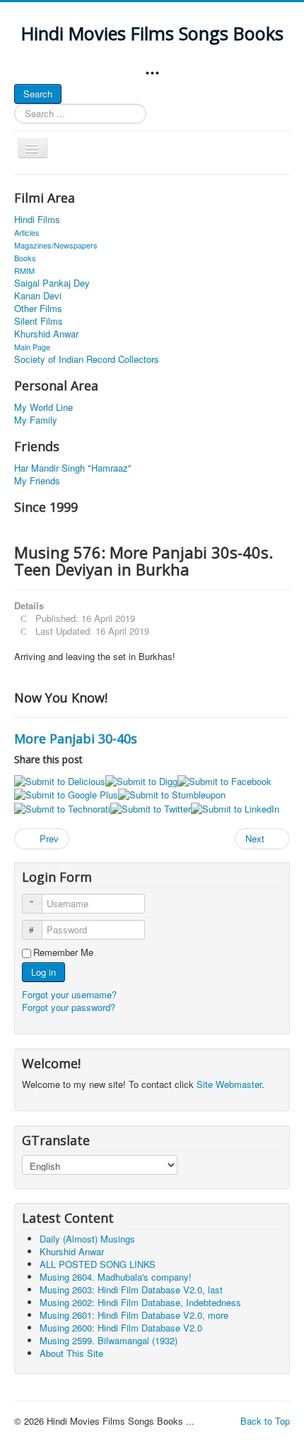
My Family (35, 420)
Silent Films (38, 321)
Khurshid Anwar (46, 334)
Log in (43, 972)
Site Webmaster (229, 1084)
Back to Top (265, 1421)
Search (37, 93)
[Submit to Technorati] (62, 807)
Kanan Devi (38, 295)
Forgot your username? (69, 994)
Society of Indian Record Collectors (86, 359)
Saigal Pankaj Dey (52, 283)
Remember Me (63, 952)
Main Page (32, 346)
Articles (27, 232)
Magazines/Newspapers (56, 245)
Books (25, 257)
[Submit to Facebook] (224, 779)
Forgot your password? (68, 1007)
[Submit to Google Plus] (66, 794)
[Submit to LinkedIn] (235, 807)
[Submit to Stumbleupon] (172, 794)
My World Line (43, 407)
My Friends (37, 480)
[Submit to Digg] (141, 779)
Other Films (38, 308)
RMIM (24, 270)
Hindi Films (37, 219)
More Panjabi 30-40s (75, 738)
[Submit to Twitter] (150, 807)
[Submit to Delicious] (59, 779)
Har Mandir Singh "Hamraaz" (72, 468)
